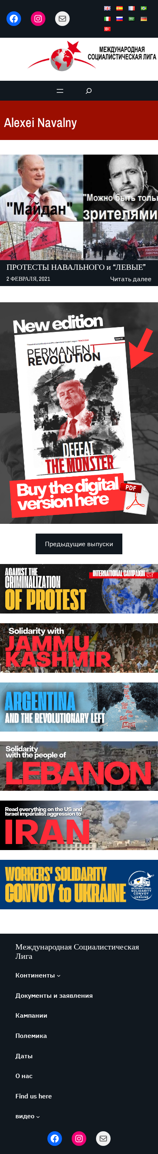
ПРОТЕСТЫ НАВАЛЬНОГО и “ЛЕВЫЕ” (75, 267)
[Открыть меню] (60, 91)
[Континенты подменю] (59, 975)
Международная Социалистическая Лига (77, 951)
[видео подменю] (38, 1116)
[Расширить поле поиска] (89, 91)
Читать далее (131, 279)
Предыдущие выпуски (79, 544)
